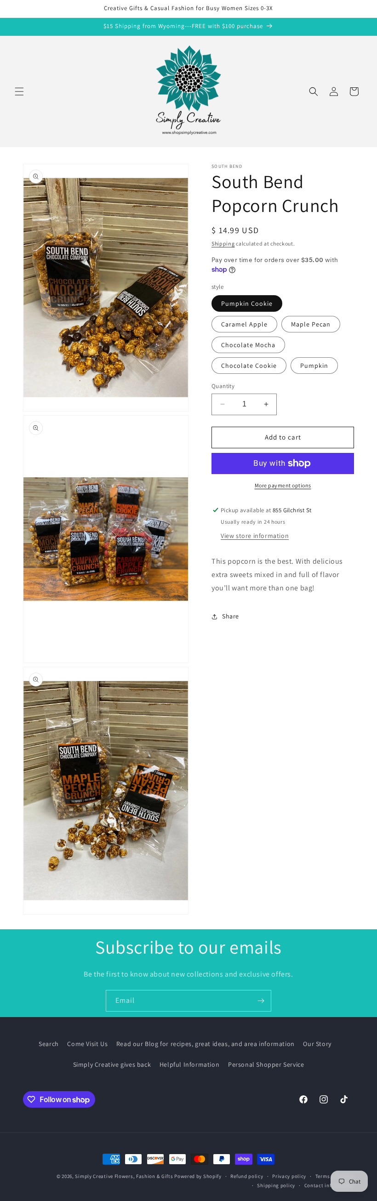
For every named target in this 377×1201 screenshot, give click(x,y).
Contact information (329, 1185)
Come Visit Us (87, 1044)
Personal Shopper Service (266, 1064)
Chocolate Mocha (248, 345)
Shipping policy (276, 1185)
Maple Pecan (311, 324)
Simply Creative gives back (112, 1064)
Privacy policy (289, 1176)
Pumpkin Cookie (247, 303)
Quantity (222, 386)
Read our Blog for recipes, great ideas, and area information (205, 1044)
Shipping (223, 243)
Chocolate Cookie (249, 365)
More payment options (283, 485)
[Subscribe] (261, 1001)
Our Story (317, 1044)
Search (49, 1044)
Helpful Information (189, 1064)
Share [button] (230, 616)
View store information (255, 536)
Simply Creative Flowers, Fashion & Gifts (124, 1176)
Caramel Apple (244, 324)
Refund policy (246, 1176)
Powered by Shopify (198, 1176)
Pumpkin (314, 365)
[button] (19, 91)
